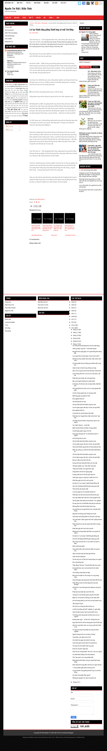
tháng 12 (76, 329)
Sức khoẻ (12, 107)
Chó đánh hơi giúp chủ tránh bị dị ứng (84, 640)
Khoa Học (16, 18)
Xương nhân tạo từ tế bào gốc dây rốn (84, 474)
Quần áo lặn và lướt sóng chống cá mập (84, 368)
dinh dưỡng (20, 90)
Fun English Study (13, 71)
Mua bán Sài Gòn (43, 308)
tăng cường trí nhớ (19, 107)
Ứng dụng (44, 23)
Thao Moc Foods (43, 305)
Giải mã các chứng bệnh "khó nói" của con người (87, 651)
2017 (73, 319)
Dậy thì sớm (12, 90)
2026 (73, 302)
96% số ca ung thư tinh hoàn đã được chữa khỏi (87, 371)
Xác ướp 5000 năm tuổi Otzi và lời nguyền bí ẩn (86, 497)
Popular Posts (85, 67)
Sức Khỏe (55, 3)
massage (25, 100)
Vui (17, 116)
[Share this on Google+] (39, 202)
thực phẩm (8, 111)
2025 (73, 305)
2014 (73, 325)
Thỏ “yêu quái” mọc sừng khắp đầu (83, 657)
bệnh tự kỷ (14, 86)
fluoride (17, 94)
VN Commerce (9, 30)
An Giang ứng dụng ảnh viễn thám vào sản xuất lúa (58, 228)
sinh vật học (22, 105)
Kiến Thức (20, 3)
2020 (73, 316)
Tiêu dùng (13, 111)
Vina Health (8, 38)
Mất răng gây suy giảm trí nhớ (81, 396)
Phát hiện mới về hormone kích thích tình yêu (86, 495)
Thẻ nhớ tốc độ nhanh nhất (80, 489)
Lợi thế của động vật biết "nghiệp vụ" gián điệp (86, 609)
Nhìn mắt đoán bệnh (79, 546)
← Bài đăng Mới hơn (36, 235)
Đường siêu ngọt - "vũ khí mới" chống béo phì (86, 619)
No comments (33, 33)
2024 (73, 308)
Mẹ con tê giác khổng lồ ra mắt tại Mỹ (84, 381)
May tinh (7, 102)
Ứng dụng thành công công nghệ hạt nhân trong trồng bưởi (47, 228)
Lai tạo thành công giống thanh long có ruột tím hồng (51, 29)
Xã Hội (24, 18)
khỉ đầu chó (17, 98)
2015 (73, 322)
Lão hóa (10, 100)
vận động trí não (9, 116)
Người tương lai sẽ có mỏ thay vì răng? (84, 634)
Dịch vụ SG (52, 737)
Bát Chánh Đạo (10, 84)
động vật (14, 92)
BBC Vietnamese (20, 84)
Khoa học (23, 98)
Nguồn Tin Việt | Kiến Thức (18, 8)
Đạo (10, 92)
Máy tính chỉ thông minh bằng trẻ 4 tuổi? (84, 514)
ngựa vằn (25, 102)
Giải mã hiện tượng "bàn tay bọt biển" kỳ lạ (85, 612)
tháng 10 (76, 335)
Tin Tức (28, 3)
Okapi (20, 103)
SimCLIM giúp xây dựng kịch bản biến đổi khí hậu (87, 580)
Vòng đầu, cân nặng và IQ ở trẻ (82, 637)
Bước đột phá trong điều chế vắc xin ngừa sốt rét (87, 665)
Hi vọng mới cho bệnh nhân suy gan (83, 646)
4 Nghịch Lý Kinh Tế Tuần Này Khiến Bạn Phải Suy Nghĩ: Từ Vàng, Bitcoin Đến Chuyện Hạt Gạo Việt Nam (89, 174)
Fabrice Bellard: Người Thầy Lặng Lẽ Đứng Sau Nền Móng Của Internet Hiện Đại (95, 37)
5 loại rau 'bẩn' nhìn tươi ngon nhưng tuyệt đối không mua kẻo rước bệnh (95, 104)
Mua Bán (47, 3)
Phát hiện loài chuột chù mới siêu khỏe (84, 378)
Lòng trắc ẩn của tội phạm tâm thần (83, 413)
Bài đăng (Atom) (40, 199)
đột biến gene (21, 92)
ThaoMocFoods (80, 737)
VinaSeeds (45, 737)
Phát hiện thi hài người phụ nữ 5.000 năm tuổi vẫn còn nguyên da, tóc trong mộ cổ (90, 180)
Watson (20, 116)
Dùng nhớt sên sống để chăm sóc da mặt (85, 463)
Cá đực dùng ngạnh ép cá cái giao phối (84, 393)
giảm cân (22, 94)
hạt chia (7, 96)
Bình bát (22, 86)
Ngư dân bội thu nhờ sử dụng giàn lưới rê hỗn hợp (87, 622)
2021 (73, 313)
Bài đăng (10, 126)
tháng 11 (76, 332)
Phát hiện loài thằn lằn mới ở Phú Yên (83, 592)
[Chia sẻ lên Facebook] (40, 206)
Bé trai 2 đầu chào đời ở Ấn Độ (81, 460)
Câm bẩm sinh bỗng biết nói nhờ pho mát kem (86, 516)
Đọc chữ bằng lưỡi (78, 562)
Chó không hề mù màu (79, 401)
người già (7, 103)
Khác (58, 18)
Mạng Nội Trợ (9, 41)
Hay (45, 18)
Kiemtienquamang (69, 737)
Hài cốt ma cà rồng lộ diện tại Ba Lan (83, 606)
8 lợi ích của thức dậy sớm (80, 649)
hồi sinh (19, 96)
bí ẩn (18, 86)
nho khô (17, 103)
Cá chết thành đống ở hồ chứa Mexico (84, 654)
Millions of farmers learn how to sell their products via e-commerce (16, 64)
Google (26, 94)
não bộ (12, 102)
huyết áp (23, 96)
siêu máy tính (14, 105)
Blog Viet (64, 3)
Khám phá (10, 98)
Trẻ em (18, 111)
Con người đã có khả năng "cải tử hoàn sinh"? (86, 356)
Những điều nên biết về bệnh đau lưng (84, 506)
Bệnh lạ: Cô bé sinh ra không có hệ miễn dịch (86, 597)
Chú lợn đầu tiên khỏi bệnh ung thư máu (84, 404)
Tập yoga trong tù (78, 603)
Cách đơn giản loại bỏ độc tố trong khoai (85, 643)
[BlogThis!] (36, 206)
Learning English (17, 100)
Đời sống (37, 23)
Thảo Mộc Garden (10, 308)
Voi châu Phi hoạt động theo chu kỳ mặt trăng (86, 345)
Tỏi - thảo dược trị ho (94, 71)
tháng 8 (75, 341)
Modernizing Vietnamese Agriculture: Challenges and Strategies (15, 53)
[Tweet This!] (36, 202)
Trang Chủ (8, 18)
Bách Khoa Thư (9, 3)
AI (5, 84)
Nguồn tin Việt (9, 310)
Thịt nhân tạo (24, 109)
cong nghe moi (20, 88)
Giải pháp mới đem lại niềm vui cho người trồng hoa (69, 228)
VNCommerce (59, 737)
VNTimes (10, 61)
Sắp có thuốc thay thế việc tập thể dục (84, 553)
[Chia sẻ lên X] (38, 206)
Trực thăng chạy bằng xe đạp (81, 572)
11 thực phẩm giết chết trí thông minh (84, 667)
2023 (73, 310)
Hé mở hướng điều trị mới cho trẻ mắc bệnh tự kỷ (87, 600)
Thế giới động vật (13, 109)
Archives (95, 67)
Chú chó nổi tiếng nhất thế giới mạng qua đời (86, 486)
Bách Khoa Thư (9, 305)
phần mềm (25, 103)
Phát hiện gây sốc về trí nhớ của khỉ (83, 480)
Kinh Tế (31, 18)
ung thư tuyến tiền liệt (10, 113)
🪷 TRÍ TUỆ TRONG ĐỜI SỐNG (88, 170)
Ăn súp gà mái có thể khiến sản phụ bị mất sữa (87, 503)
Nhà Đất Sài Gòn (43, 302)
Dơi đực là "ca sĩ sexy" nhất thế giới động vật (86, 483)
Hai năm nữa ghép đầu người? (82, 675)
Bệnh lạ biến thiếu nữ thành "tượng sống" (85, 428)
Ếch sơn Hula (11, 94)
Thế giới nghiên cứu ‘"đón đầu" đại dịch (84, 466)
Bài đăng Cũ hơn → (71, 235)
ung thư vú (19, 113)
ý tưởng (7, 118)
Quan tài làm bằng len (79, 556)
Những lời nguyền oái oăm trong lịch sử (84, 678)
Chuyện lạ (12, 88)
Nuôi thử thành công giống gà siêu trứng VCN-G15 (36, 228)
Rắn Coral (7, 105)
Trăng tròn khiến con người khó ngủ (83, 469)
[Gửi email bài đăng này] (34, 206)
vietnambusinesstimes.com (16, 50)
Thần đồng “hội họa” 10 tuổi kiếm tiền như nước (87, 565)
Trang (51, 17)
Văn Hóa (38, 18)
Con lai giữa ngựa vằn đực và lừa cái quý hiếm (86, 407)
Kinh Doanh (37, 3)
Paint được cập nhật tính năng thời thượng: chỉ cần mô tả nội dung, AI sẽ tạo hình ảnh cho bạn (95, 149)
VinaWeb (31, 737)
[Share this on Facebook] (34, 202)
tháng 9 (75, 338)
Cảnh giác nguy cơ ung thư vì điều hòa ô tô (85, 477)
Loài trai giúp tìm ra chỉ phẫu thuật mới (84, 492)
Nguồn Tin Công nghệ (88, 32)
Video (14, 116)
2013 (73, 328)
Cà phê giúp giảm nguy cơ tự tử (82, 431)
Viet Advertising (9, 36)
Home (32, 23)
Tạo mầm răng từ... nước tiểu (81, 425)
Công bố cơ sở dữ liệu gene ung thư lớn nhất (86, 595)
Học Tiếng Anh (13, 96)
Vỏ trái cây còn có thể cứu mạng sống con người (87, 559)
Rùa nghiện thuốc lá (78, 399)
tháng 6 (75, 682)
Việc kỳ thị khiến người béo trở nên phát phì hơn (87, 447)
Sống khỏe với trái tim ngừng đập (82, 471)
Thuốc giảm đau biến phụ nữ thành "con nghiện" (87, 500)
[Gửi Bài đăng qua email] (30, 206)
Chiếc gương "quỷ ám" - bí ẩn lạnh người (84, 348)
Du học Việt (8, 27)
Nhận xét (10, 130)
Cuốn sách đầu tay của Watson (94, 86)
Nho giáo (12, 103)
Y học (25, 115)
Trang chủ (54, 235)
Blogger (71, 733)
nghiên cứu (19, 102)
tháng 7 (75, 344)
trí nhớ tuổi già (24, 111)
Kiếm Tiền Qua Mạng (11, 33)
